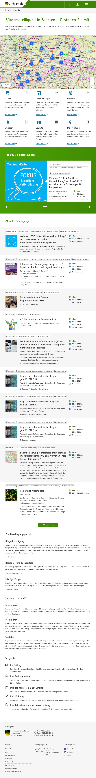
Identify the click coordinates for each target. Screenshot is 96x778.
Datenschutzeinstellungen (13, 771)
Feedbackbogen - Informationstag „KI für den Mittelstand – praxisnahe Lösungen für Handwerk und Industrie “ (42, 344)
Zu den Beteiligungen (13, 557)
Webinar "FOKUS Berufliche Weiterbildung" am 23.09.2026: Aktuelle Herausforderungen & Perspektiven (66, 182)
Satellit (6, 85)
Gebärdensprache (11, 768)
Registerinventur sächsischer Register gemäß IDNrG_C (39, 403)
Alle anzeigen (10, 114)
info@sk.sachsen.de (47, 735)
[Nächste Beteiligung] (89, 207)
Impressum (8, 758)
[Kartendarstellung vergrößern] (92, 79)
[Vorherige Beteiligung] (6, 207)
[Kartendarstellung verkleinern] (92, 83)
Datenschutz (9, 762)
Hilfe (6, 752)
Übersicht (8, 749)
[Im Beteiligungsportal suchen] (68, 4)
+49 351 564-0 (45, 731)
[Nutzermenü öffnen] (77, 4)
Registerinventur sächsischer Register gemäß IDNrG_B (39, 377)
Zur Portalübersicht (12, 573)
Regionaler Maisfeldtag (32, 490)
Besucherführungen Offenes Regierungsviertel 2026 (34, 299)
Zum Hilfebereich (11, 590)
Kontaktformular (10, 755)
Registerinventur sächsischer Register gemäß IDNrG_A (39, 429)
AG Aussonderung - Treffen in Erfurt (39, 319)
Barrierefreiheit (10, 765)
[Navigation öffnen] (86, 4)
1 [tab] (45, 206)
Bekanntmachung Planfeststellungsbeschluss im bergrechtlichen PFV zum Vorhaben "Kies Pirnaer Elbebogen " (43, 455)
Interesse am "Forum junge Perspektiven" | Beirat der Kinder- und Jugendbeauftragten (42, 265)
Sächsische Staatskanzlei (20, 731)
